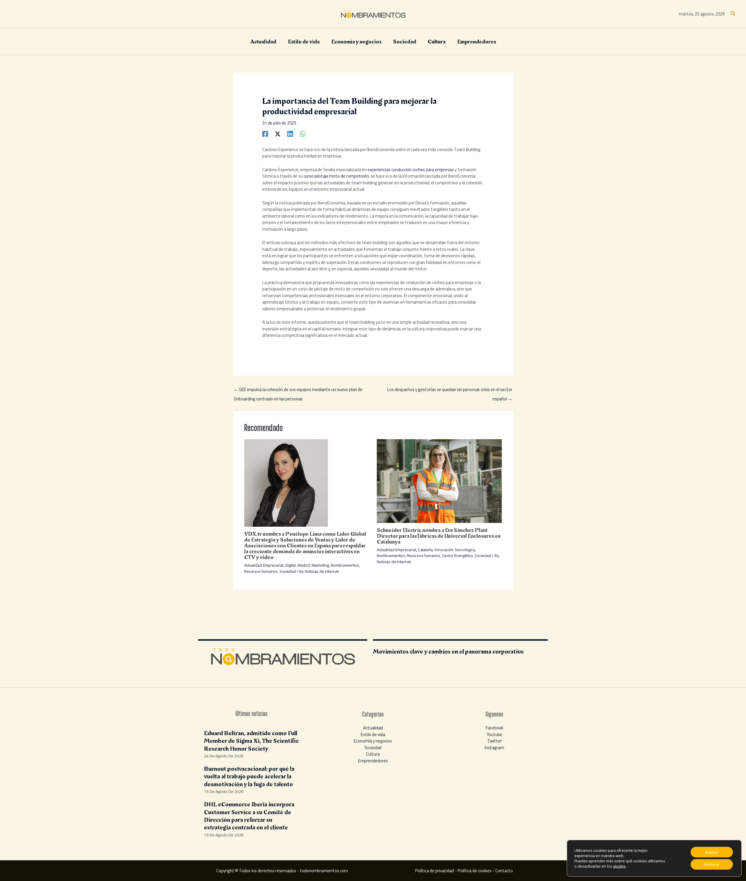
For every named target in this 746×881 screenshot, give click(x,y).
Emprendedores (373, 760)
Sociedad (287, 571)
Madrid (304, 565)
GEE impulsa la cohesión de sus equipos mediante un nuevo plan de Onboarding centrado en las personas (298, 390)
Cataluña (425, 550)
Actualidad (373, 728)
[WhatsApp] (303, 133)
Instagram (494, 747)
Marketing (320, 565)
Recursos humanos (261, 571)
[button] (733, 14)
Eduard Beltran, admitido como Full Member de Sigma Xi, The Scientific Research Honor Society (251, 741)
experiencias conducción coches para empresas (410, 169)
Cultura (373, 754)
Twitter (494, 741)
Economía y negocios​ (373, 741)
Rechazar (711, 864)
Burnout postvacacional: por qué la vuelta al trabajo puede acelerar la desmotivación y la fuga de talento (249, 776)
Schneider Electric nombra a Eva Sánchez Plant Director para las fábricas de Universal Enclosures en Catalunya (439, 536)
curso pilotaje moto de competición (336, 176)
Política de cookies (475, 870)
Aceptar (711, 852)
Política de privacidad (434, 870)
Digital (290, 565)
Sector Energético (457, 555)
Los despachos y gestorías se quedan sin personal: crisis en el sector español (449, 390)
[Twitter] (278, 133)
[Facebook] (265, 133)
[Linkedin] (290, 133)
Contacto (504, 870)
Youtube (494, 734)
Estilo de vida (373, 734)
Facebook (494, 728)
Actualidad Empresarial (264, 565)
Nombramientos (345, 565)
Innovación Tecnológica (454, 550)
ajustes (619, 866)
